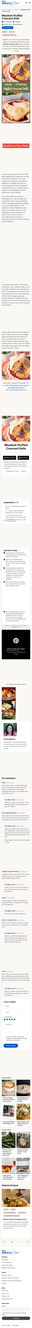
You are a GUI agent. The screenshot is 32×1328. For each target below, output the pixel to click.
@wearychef (22, 650)
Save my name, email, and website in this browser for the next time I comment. (16, 1038)
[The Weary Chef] (11, 2)
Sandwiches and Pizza (9, 35)
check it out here (18, 296)
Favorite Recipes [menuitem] (7, 1262)
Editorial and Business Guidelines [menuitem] (12, 1280)
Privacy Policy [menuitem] (6, 1325)
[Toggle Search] (26, 3)
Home (3, 9)
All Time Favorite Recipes (11, 1215)
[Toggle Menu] (29, 3)
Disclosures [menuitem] (5, 1293)
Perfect (15, 1019)
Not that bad (7, 1019)
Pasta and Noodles (10, 1212)
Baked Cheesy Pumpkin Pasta (14, 1219)
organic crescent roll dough (19, 203)
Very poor (5, 1019)
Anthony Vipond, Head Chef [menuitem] (10, 1278)
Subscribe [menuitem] (5, 1290)
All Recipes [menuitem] (5, 1259)
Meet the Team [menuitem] (6, 1275)
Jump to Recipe (7, 27)
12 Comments (7, 22)
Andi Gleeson (19, 24)
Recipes (9, 9)
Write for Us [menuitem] (5, 1296)
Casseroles (22, 1212)
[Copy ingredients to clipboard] (17, 502)
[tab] (11, 1241)
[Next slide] (28, 1242)
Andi (9, 625)
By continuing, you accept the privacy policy (14, 1314)
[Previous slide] (3, 1242)
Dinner (16, 9)
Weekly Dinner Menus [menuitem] (8, 1268)
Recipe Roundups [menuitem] (7, 1265)
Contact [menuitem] (4, 1283)
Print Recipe (10, 457)
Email (4, 1306)
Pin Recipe (24, 457)
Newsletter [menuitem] (15, 1325)
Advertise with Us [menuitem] (7, 1299)
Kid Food (11, 32)
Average (10, 1019)
